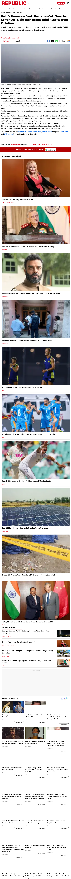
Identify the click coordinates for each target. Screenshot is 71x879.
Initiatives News (6, 636)
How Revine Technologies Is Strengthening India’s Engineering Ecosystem (27, 651)
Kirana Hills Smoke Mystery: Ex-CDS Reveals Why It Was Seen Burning (28, 246)
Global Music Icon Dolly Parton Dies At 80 (17, 199)
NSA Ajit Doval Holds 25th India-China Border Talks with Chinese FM (27, 622)
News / (3, 8)
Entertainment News (8, 202)
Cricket (4, 484)
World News (5, 625)
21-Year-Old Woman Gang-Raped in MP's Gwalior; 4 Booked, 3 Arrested (28, 575)
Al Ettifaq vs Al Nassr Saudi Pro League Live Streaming (22, 387)
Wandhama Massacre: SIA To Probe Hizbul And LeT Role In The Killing (28, 340)
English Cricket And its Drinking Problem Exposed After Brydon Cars (27, 481)
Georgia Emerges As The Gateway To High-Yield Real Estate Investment (26, 632)
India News (5, 41)
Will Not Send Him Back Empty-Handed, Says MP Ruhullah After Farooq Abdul (31, 293)
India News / (9, 8)
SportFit (4, 390)
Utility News (5, 656)
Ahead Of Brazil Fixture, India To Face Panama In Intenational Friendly (28, 434)
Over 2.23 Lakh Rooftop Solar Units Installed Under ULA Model (25, 528)
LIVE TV (61, 3)
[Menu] (67, 3)
